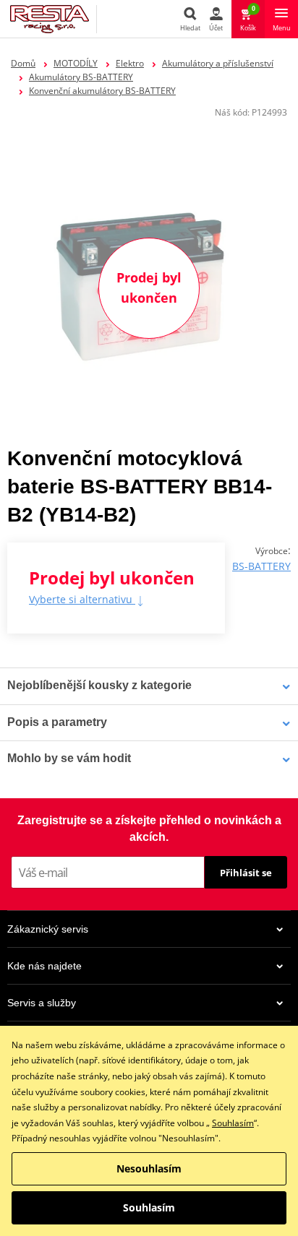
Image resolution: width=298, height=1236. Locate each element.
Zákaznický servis (47, 929)
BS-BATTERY (261, 566)
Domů (23, 63)
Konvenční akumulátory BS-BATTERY (102, 91)
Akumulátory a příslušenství (217, 63)
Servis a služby (41, 1002)
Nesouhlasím (149, 1168)
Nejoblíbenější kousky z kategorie (99, 685)
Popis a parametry (57, 722)
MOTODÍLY (76, 63)
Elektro (130, 63)
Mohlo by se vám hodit (69, 758)
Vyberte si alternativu (82, 599)
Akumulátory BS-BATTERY (81, 77)
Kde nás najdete (44, 966)
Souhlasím (233, 1123)
